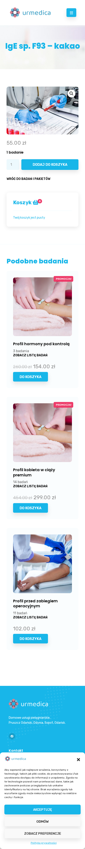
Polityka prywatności (44, 842)
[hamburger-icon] (71, 12)
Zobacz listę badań (30, 355)
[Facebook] (12, 736)
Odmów (42, 822)
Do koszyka (30, 377)
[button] (78, 759)
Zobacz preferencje (42, 834)
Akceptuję (42, 810)
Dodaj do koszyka (50, 164)
